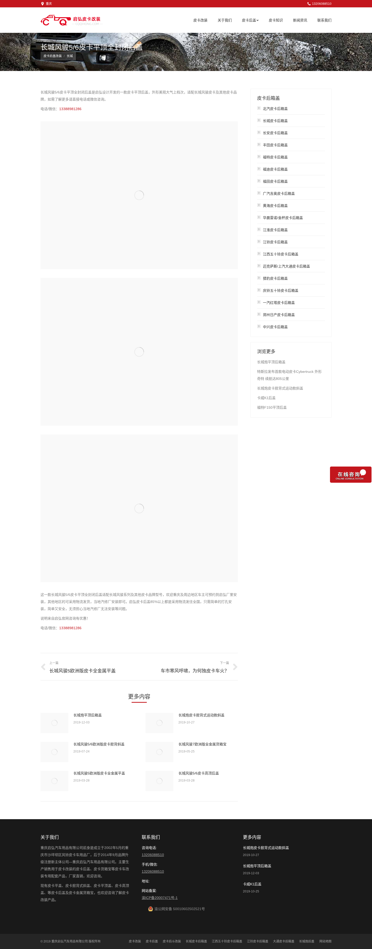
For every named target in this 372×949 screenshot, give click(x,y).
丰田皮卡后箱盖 (275, 145)
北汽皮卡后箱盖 (275, 109)
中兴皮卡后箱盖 (275, 327)
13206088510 (153, 855)
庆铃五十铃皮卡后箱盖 (280, 290)
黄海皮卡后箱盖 (275, 206)
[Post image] (54, 723)
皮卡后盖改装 (53, 56)
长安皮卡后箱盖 (275, 133)
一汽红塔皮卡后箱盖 (279, 303)
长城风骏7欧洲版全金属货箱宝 (202, 744)
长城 (70, 56)
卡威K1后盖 (266, 398)
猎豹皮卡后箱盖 (275, 278)
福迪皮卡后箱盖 (275, 169)
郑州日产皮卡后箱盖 (279, 315)
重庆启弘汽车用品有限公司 (69, 941)
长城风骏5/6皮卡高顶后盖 (198, 773)
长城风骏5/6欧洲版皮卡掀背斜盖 (99, 744)
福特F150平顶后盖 (272, 407)
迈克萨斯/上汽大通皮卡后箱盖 (286, 266)
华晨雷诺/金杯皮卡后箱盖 (283, 218)
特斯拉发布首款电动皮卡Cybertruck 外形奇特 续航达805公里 (289, 375)
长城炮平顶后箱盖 (87, 715)
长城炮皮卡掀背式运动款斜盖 (201, 715)
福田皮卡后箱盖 (275, 181)
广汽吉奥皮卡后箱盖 (279, 193)
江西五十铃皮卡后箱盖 (280, 254)
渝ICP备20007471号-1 (160, 898)
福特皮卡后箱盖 (275, 157)
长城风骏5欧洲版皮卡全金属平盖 (99, 773)
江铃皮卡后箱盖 (275, 242)
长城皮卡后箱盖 (275, 121)
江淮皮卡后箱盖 (275, 230)
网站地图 (325, 941)
